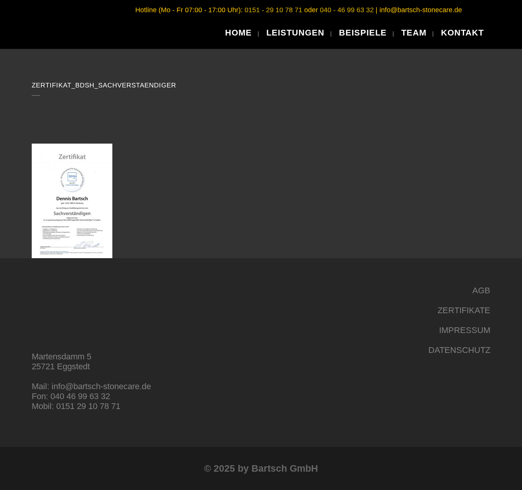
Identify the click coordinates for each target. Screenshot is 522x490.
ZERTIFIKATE (464, 310)
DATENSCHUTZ (459, 350)
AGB (481, 290)
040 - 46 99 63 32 (347, 10)
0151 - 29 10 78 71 (273, 10)
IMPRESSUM (464, 330)
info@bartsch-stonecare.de (420, 10)
